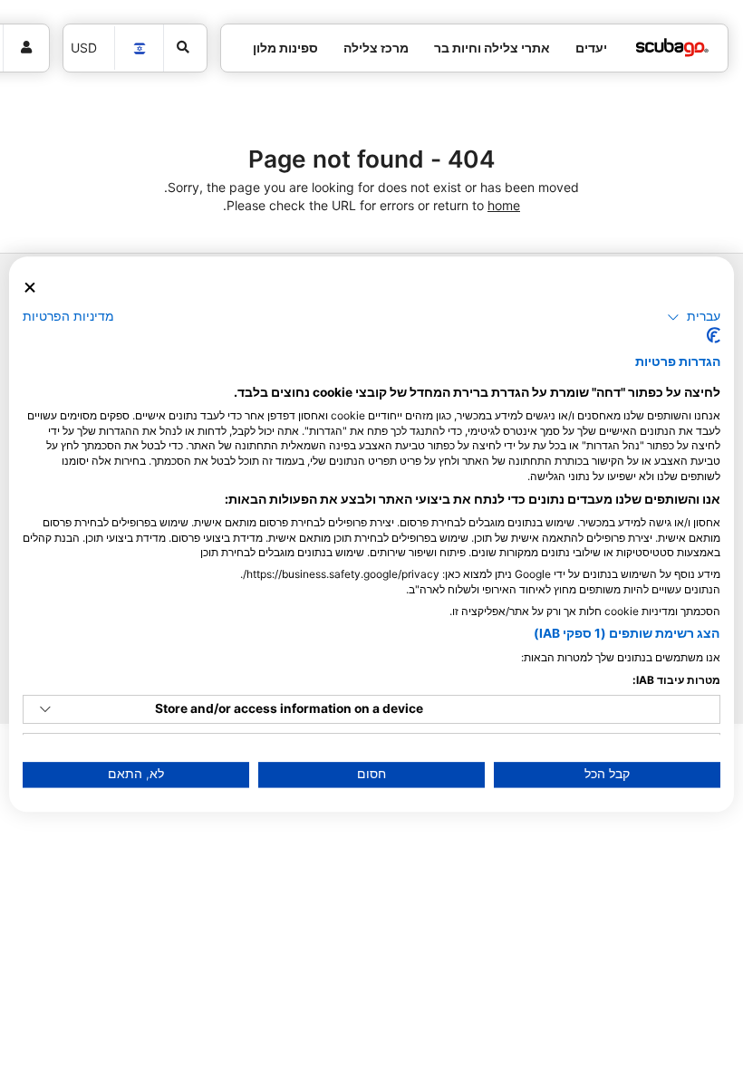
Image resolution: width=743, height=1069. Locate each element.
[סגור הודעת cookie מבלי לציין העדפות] (30, 288)
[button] (693, 317)
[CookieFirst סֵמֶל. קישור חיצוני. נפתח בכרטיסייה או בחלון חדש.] (713, 336)
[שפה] (139, 48)
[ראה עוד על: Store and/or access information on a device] (45, 709)
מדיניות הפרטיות (68, 316)
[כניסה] (26, 48)
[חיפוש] (185, 48)
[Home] (672, 47)
